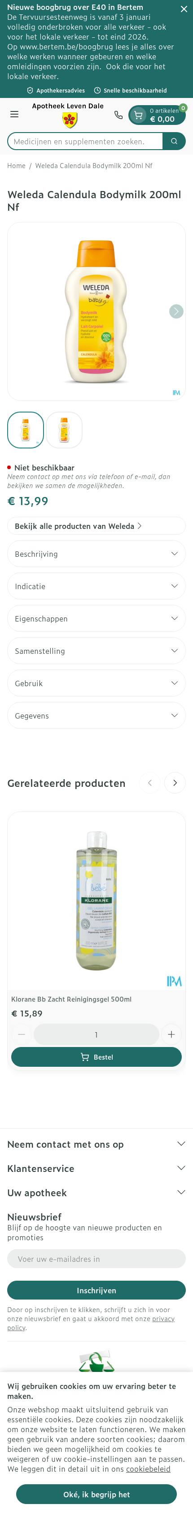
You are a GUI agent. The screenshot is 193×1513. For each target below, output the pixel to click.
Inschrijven (96, 1290)
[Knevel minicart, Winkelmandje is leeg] (138, 115)
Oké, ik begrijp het (96, 1494)
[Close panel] (184, 9)
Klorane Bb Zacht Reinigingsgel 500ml (71, 998)
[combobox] (85, 141)
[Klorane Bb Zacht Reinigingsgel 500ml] (96, 901)
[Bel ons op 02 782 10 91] (118, 115)
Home (16, 165)
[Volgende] (176, 311)
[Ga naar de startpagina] (67, 115)
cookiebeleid (148, 1468)
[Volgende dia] (175, 783)
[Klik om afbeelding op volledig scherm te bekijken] (96, 311)
